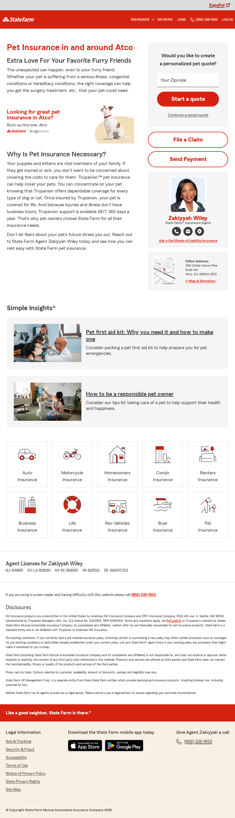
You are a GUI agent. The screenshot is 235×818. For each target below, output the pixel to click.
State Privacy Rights (23, 782)
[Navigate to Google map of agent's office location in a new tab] (199, 231)
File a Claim (188, 140)
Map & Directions (202, 281)
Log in (227, 19)
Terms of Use (17, 766)
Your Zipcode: (173, 80)
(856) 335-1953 (207, 19)
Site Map (13, 790)
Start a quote (188, 99)
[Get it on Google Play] (124, 745)
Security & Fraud (20, 750)
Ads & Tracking (18, 742)
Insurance (140, 19)
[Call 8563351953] (176, 231)
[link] (18, 19)
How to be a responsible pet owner (130, 394)
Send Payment (188, 159)
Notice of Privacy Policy (26, 774)
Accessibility (16, 758)
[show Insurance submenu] (152, 19)
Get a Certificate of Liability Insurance (188, 240)
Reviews (165, 19)
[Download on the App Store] (85, 745)
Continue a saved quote (188, 115)
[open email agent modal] (188, 232)
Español (217, 5)
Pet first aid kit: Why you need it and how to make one (149, 335)
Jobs (181, 19)
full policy (174, 620)
